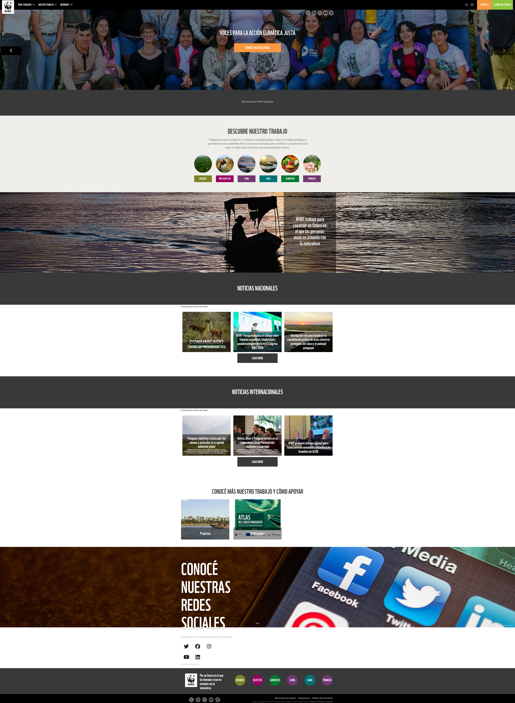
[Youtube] (186, 657)
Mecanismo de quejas (285, 698)
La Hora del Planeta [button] (502, 4)
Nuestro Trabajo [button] (46, 4)
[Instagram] (209, 646)
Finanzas (327, 680)
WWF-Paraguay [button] (25, 4)
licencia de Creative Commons (321, 702)
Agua (309, 680)
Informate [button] (65, 4)
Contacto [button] (484, 4)
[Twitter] (186, 646)
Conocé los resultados (257, 48)
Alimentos (275, 680)
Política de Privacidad (322, 698)
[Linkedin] (198, 657)
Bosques (240, 680)
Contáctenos (304, 698)
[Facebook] (198, 646)
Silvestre (257, 680)
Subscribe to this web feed (195, 306)
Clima (292, 680)
